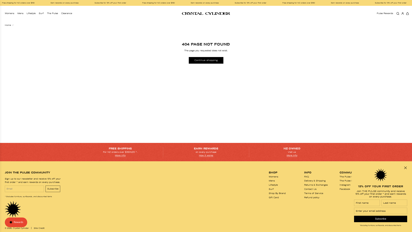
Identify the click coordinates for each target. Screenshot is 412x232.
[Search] (397, 13)
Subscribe (52, 189)
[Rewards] (16, 222)
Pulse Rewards (385, 13)
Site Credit (39, 228)
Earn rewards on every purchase (61, 3)
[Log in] (402, 13)
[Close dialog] (405, 168)
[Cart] (407, 13)
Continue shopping (206, 60)
